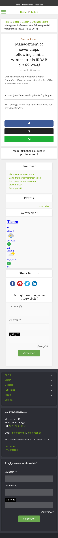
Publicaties (10, 389)
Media (8, 394)
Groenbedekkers (40, 21)
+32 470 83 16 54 (17, 425)
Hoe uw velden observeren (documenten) (22, 183)
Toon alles (44, 206)
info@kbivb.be (19, 432)
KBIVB (8, 374)
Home (17, 4)
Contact (9, 399)
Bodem (25, 21)
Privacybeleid (15, 188)
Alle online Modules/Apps (21, 174)
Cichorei (9, 384)
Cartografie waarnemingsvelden (25, 177)
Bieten (16, 21)
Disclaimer (10, 446)
